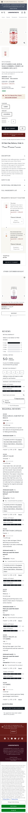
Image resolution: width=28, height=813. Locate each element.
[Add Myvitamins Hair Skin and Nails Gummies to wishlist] (24, 277)
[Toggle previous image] (1, 32)
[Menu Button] (1, 12)
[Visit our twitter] (8, 738)
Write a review (5, 78)
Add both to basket (11, 262)
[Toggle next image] (26, 32)
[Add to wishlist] (22, 128)
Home (3, 17)
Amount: (4, 110)
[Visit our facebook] (5, 738)
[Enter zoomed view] (24, 42)
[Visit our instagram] (11, 738)
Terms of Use (15, 799)
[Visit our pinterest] (22, 738)
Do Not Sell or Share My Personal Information (13, 759)
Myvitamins (14, 17)
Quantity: (5, 118)
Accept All (13, 810)
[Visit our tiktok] (18, 738)
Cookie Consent (13, 757)
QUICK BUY (14, 313)
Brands (8, 17)
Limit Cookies (13, 806)
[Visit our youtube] (15, 738)
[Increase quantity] (13, 121)
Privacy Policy (6, 799)
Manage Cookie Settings (13, 802)
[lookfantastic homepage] (13, 12)
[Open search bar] (4, 12)
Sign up (13, 731)
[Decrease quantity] (4, 121)
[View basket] (24, 12)
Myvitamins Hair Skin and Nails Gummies (12, 302)
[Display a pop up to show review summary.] (12, 306)
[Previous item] (2, 296)
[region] (13, 787)
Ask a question (14, 78)
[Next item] (24, 296)
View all (23, 87)
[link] (22, 12)
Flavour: (4, 103)
